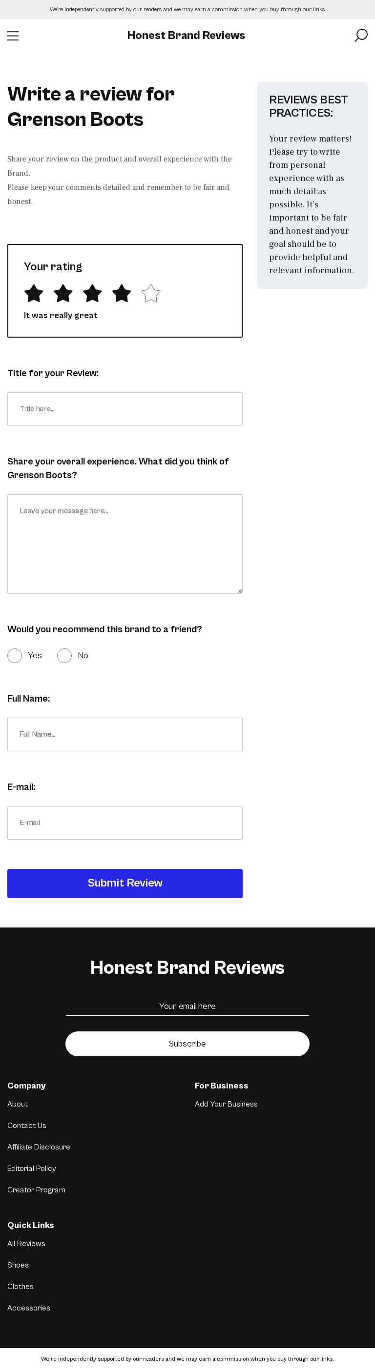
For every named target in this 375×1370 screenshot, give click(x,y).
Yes (35, 655)
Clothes (20, 1286)
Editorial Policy (31, 1168)
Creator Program (36, 1190)
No (83, 655)
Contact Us (26, 1125)
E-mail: (21, 787)
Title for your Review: (53, 373)
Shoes (18, 1265)
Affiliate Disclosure (38, 1147)
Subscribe (187, 1044)
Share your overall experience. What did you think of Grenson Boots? (118, 468)
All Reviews (26, 1243)
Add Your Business (226, 1104)
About (17, 1104)
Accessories (28, 1308)
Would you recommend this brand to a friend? (104, 629)
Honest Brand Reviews (186, 35)
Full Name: (28, 699)
